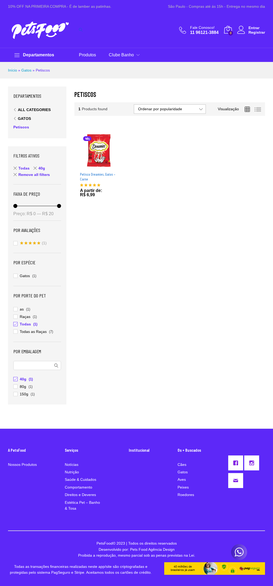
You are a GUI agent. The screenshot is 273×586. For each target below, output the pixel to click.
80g (23, 386)
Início (12, 70)
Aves (182, 479)
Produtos (87, 55)
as (22, 309)
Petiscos (21, 127)
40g (41, 168)
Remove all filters (34, 174)
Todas (24, 168)
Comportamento (78, 487)
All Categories (34, 110)
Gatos (26, 70)
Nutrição (72, 472)
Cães (182, 464)
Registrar (256, 32)
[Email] (237, 480)
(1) (33, 243)
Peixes (183, 487)
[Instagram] (253, 463)
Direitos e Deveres (80, 495)
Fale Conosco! (202, 27)
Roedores (186, 495)
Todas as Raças (33, 331)
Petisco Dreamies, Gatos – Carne (97, 176)
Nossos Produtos (22, 464)
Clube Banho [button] (121, 55)
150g (24, 394)
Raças (25, 316)
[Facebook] (237, 463)
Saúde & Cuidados (80, 479)
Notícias (71, 464)
